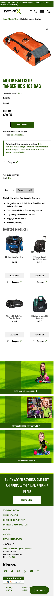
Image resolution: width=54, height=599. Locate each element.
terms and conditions (17, 134)
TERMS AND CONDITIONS (11, 510)
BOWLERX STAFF (10, 544)
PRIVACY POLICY (8, 529)
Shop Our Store (13, 19)
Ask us (20, 93)
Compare (11, 162)
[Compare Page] (17, 162)
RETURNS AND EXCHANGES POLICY (14, 520)
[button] (47, 29)
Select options (14, 276)
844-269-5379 (10, 557)
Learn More (27, 500)
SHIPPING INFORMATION (10, 515)
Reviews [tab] (21, 190)
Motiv (9, 178)
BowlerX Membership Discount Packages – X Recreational (27, 148)
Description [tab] (9, 190)
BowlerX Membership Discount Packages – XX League (24, 145)
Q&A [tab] (30, 190)
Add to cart (22, 124)
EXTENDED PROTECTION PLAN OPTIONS (15, 524)
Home (5, 19)
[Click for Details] (39, 3)
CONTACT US (7, 534)
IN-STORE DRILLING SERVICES (12, 539)
